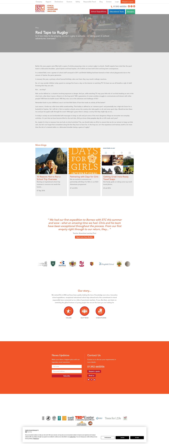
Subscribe (66, 376)
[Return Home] (47, 9)
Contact (108, 2)
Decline (122, 437)
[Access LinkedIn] (134, 6)
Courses (69, 2)
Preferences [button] (36, 438)
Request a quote (127, 2)
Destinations (59, 2)
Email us (91, 375)
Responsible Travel (89, 2)
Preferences (108, 437)
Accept (137, 437)
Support (48, 2)
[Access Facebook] (131, 6)
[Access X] (129, 6)
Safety (78, 2)
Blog (101, 2)
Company (39, 2)
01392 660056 (95, 366)
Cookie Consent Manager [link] (31, 430)
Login (117, 2)
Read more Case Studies (84, 237)
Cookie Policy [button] (72, 436)
